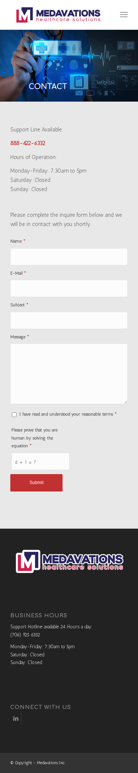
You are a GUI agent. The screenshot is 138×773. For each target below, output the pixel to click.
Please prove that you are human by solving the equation (34, 437)
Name (18, 241)
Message (19, 336)
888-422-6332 (27, 143)
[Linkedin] (15, 718)
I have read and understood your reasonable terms (68, 414)
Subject (19, 304)
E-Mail (18, 273)
